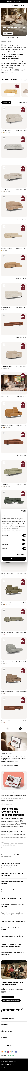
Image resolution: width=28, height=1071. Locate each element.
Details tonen (20, 554)
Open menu (2, 5)
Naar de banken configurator (11, 765)
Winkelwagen (26, 5)
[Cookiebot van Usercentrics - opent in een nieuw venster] (20, 511)
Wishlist (24, 5)
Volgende (25, 79)
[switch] (24, 540)
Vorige (21, 79)
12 (17, 728)
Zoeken (22, 5)
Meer (2, 848)
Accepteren (14, 558)
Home (3, 41)
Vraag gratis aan (8, 804)
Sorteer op (21, 102)
